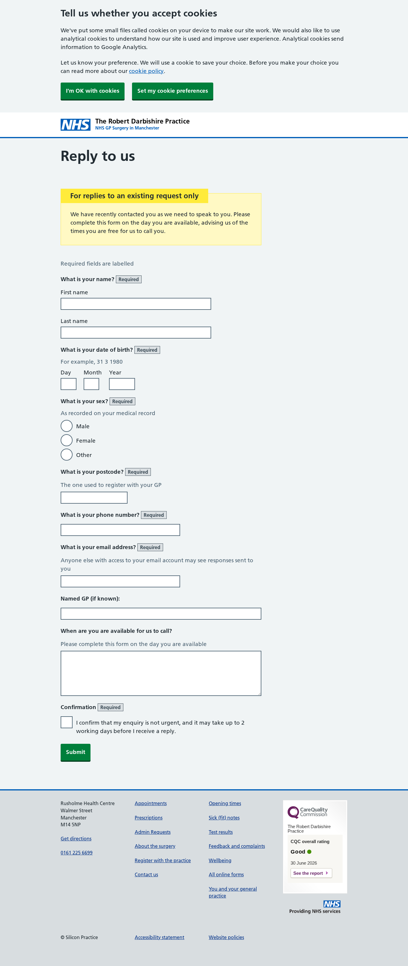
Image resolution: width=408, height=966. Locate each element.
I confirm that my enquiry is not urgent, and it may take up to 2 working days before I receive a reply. (160, 727)
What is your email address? (110, 547)
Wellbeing (220, 860)
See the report (308, 873)
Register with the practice (163, 860)
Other (84, 455)
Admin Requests (153, 832)
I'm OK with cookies (92, 90)
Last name (74, 321)
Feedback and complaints (237, 846)
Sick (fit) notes (224, 818)
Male (83, 426)
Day (66, 372)
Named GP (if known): (90, 598)
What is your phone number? (112, 514)
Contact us (146, 874)
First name (74, 292)
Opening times (225, 803)
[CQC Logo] (308, 817)
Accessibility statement (159, 937)
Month (93, 372)
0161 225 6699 (77, 853)
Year (115, 372)
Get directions (76, 839)
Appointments (151, 803)
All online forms (226, 874)
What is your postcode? (104, 471)
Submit (75, 752)
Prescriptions (148, 818)
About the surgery (155, 846)
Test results (221, 832)
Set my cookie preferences (172, 90)
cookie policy (146, 71)
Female (86, 440)
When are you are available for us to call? (116, 630)
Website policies (226, 937)
